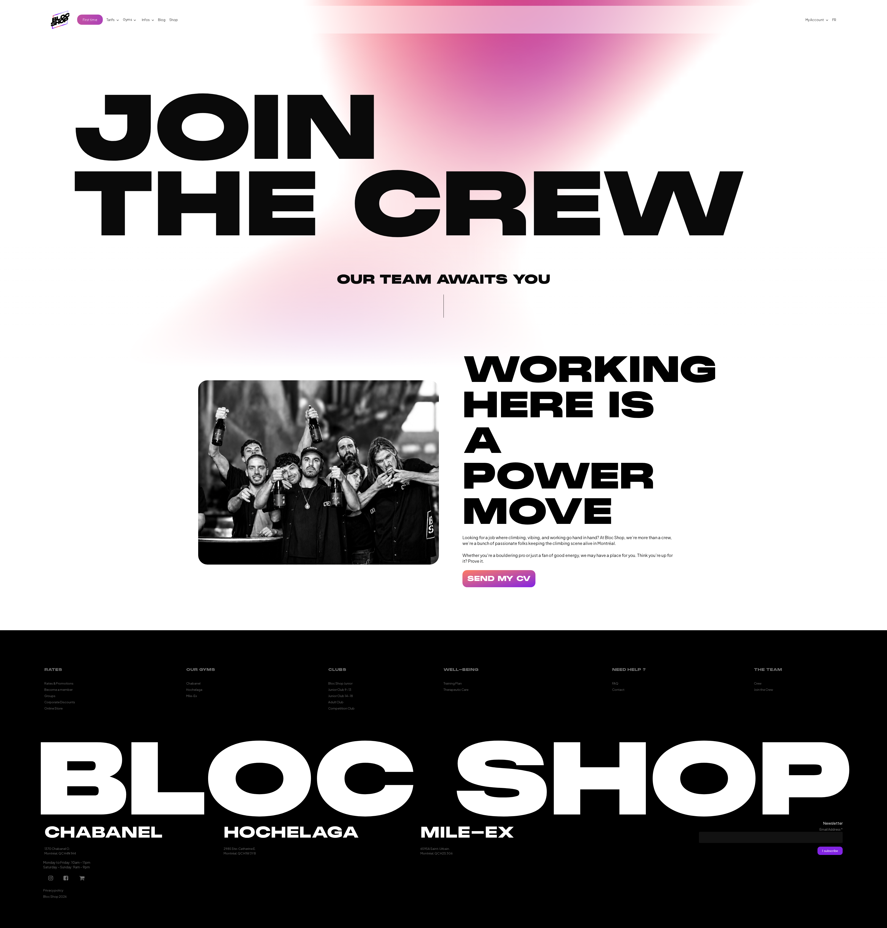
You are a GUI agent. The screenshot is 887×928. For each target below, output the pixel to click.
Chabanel (193, 683)
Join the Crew (763, 689)
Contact (618, 689)
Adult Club (335, 701)
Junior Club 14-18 (340, 695)
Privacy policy (53, 889)
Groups (49, 695)
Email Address (831, 828)
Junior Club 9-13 (339, 689)
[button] (499, 579)
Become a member (58, 689)
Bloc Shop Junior (340, 683)
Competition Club (341, 708)
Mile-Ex (191, 695)
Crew (758, 683)
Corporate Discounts (59, 701)
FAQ (615, 683)
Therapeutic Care (456, 689)
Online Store (53, 708)
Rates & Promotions (58, 683)
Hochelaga (194, 689)
